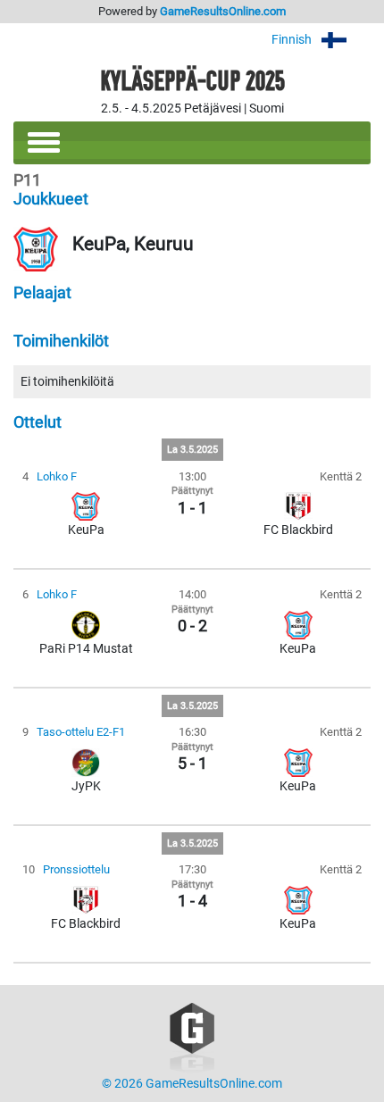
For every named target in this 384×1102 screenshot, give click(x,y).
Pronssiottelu (76, 869)
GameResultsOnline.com (223, 11)
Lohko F (57, 476)
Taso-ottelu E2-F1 (81, 732)
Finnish (292, 39)
